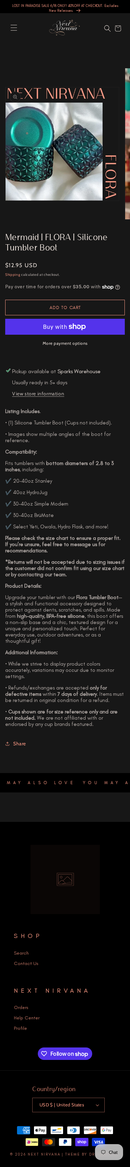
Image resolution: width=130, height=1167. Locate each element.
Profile (20, 1028)
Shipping (12, 274)
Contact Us (26, 963)
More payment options (65, 343)
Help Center (27, 1018)
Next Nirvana (44, 1154)
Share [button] (19, 743)
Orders (21, 1007)
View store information (38, 394)
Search (21, 953)
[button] (13, 27)
